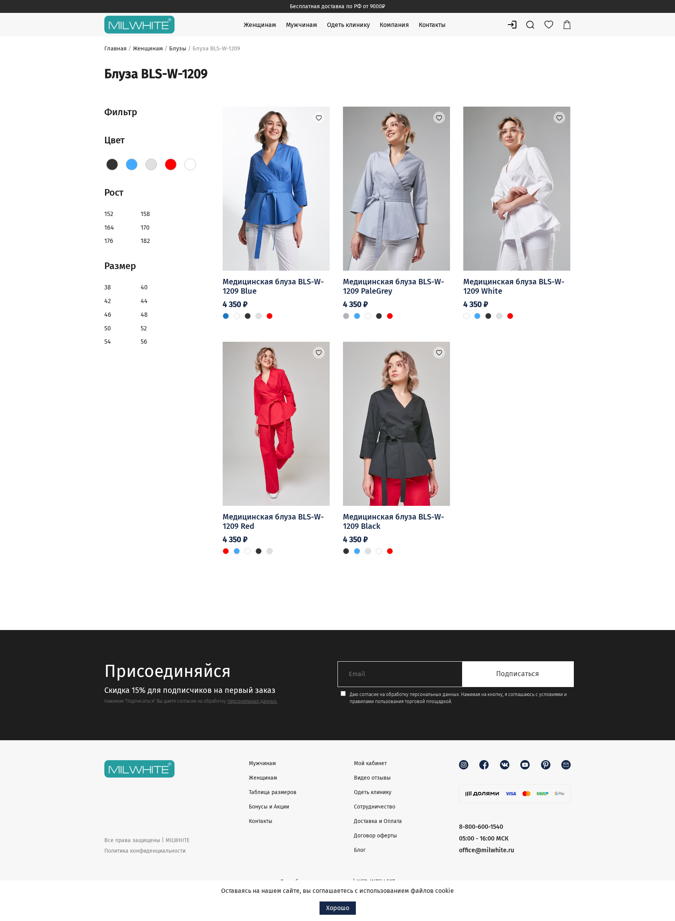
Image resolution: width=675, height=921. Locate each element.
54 (107, 341)
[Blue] (131, 164)
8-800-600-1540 (481, 826)
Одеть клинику (348, 25)
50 (107, 328)
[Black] (112, 164)
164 (109, 227)
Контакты (432, 25)
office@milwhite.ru (486, 850)
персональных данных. (252, 701)
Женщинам (260, 25)
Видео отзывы (372, 778)
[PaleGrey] (151, 164)
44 (144, 301)
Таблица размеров (272, 792)
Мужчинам (301, 25)
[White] (190, 164)
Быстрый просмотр (276, 239)
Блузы (177, 48)
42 (107, 301)
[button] (319, 117)
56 (144, 341)
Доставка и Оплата (378, 821)
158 (145, 214)
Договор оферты (375, 835)
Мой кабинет (370, 763)
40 (144, 287)
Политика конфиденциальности (145, 851)
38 (107, 287)
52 (144, 328)
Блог (360, 850)
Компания (394, 25)
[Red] (171, 164)
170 (145, 227)
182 (145, 241)
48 (144, 314)
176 (108, 241)
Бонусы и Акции (269, 806)
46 (107, 314)
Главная (115, 48)
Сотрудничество (374, 806)
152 (108, 214)
